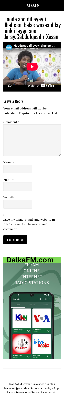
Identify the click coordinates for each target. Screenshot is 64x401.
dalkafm (32, 5)
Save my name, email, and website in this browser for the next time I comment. (29, 224)
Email (8, 180)
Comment (11, 122)
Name (8, 162)
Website (9, 197)
